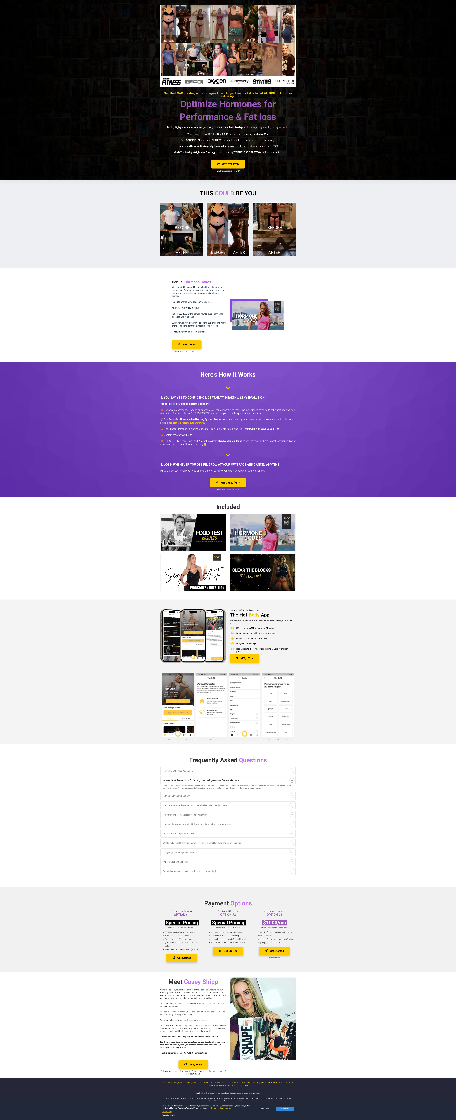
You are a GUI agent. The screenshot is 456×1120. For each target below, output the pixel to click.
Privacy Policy (167, 1112)
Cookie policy (213, 1108)
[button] (292, 770)
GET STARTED (230, 164)
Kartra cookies (225, 1108)
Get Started (184, 957)
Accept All (285, 1109)
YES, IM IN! (195, 1064)
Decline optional (266, 1109)
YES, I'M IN (189, 344)
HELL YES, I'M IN (230, 482)
